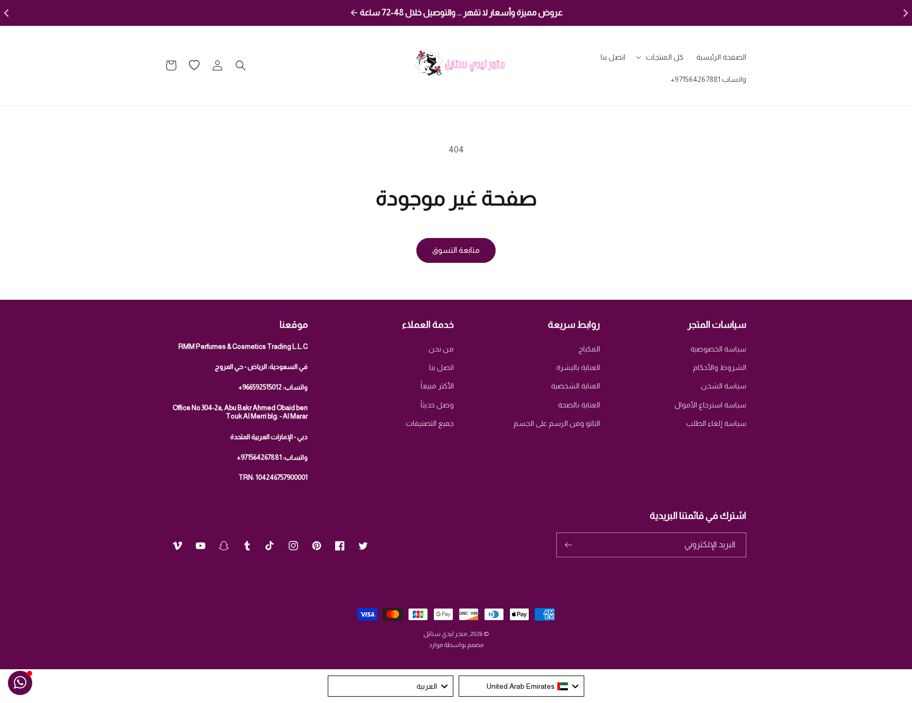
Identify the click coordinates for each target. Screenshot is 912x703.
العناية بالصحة (579, 405)
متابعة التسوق (456, 249)
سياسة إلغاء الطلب (716, 423)
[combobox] (521, 686)
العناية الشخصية (575, 386)
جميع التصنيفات (430, 423)
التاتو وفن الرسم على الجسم (557, 423)
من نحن (441, 349)
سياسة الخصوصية (718, 349)
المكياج (589, 349)
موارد (436, 645)
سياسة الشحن (723, 386)
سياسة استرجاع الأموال (710, 405)
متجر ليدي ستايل (445, 634)
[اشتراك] (568, 545)
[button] (661, 57)
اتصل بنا (441, 367)
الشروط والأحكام (719, 367)
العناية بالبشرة (578, 367)
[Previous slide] (7, 13)
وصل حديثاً (437, 405)
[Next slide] (905, 13)
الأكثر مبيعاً (437, 386)
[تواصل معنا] (20, 683)
